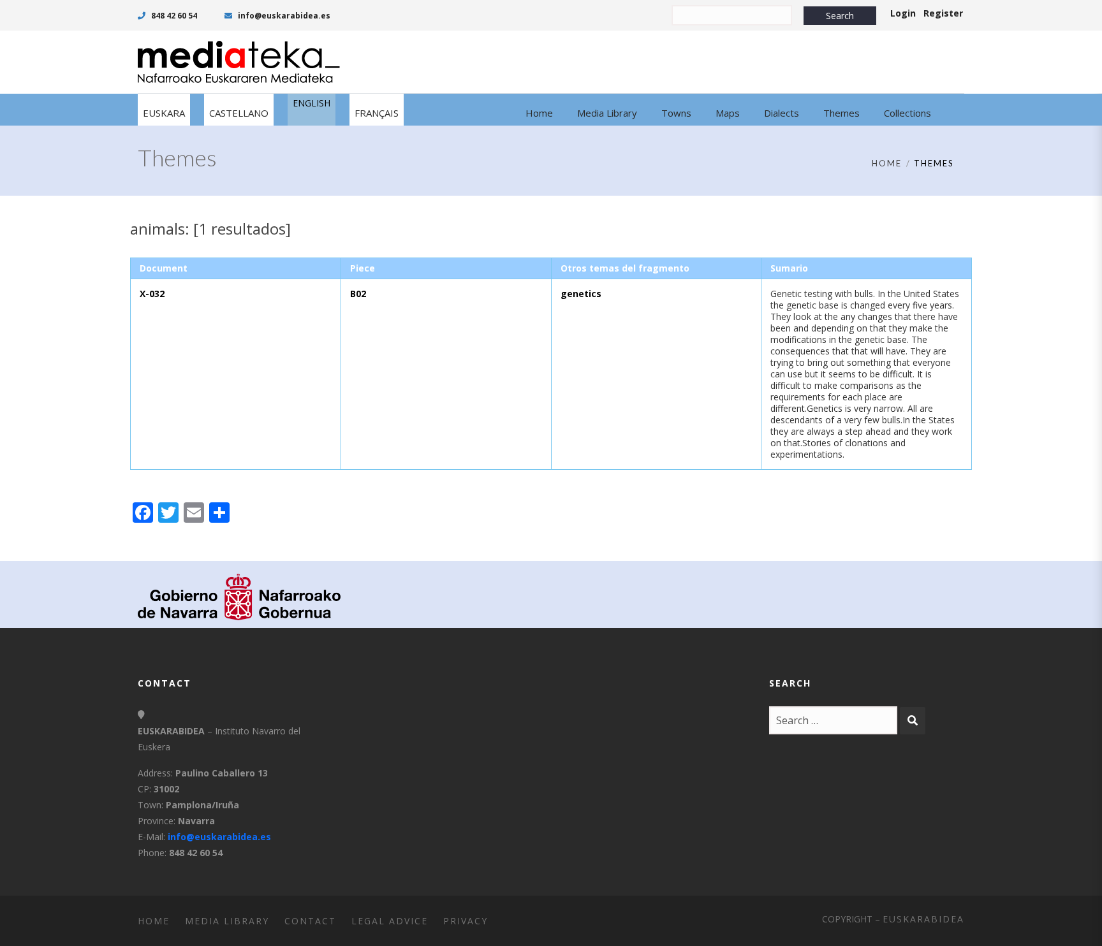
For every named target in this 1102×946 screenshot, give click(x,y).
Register (943, 13)
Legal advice (389, 921)
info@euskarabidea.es (283, 15)
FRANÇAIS (377, 112)
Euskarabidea (923, 919)
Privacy (465, 921)
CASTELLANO (238, 112)
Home (887, 163)
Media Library (227, 921)
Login (903, 13)
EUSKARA (164, 112)
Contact (310, 921)
